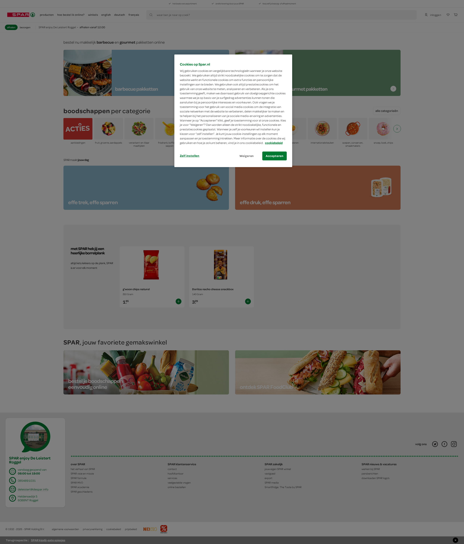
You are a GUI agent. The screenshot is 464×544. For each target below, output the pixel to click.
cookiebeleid (274, 143)
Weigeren (246, 156)
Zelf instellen (189, 156)
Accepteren (274, 156)
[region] (233, 110)
